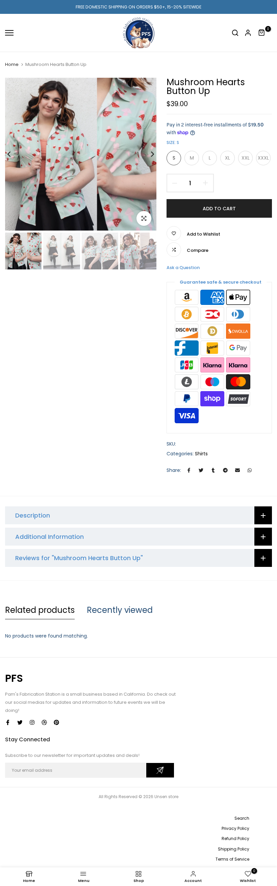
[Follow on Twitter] (20, 722)
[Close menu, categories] (105, 8)
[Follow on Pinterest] (56, 722)
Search (241, 818)
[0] (262, 33)
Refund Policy (235, 838)
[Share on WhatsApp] (249, 470)
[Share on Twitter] (201, 470)
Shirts (201, 453)
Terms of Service (232, 859)
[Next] (147, 154)
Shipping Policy (233, 849)
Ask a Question (183, 267)
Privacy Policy (235, 828)
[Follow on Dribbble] (44, 722)
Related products (40, 610)
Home (12, 64)
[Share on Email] (237, 470)
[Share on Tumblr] (213, 470)
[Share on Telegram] (225, 470)
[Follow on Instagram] (32, 722)
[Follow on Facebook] (7, 722)
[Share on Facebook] (189, 470)
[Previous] (14, 154)
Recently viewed (120, 610)
